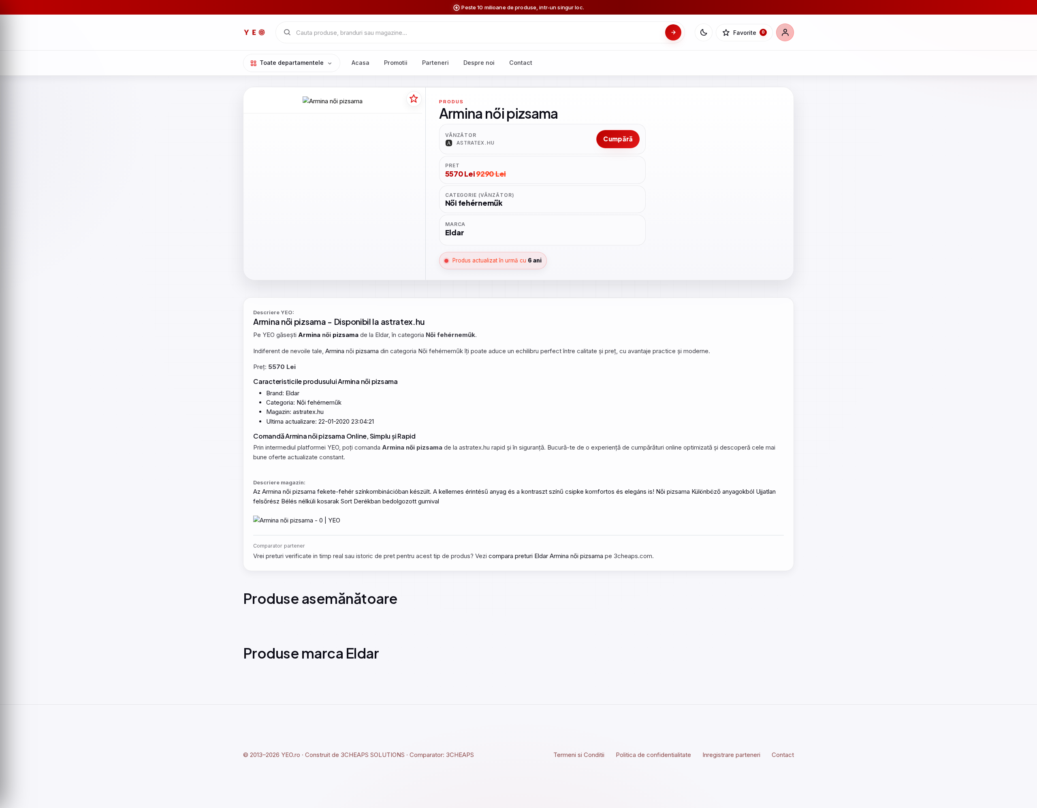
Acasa (360, 62)
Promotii (396, 62)
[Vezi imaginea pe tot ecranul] (332, 101)
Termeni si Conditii (578, 755)
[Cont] (785, 32)
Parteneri (435, 62)
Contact (520, 62)
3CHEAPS (460, 755)
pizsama (310, 321)
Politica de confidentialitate (653, 755)
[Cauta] (673, 32)
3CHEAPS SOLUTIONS (373, 755)
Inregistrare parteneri (731, 755)
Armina (266, 321)
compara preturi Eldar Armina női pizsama (546, 556)
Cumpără (618, 139)
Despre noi (479, 62)
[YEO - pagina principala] (254, 32)
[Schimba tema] (704, 32)
